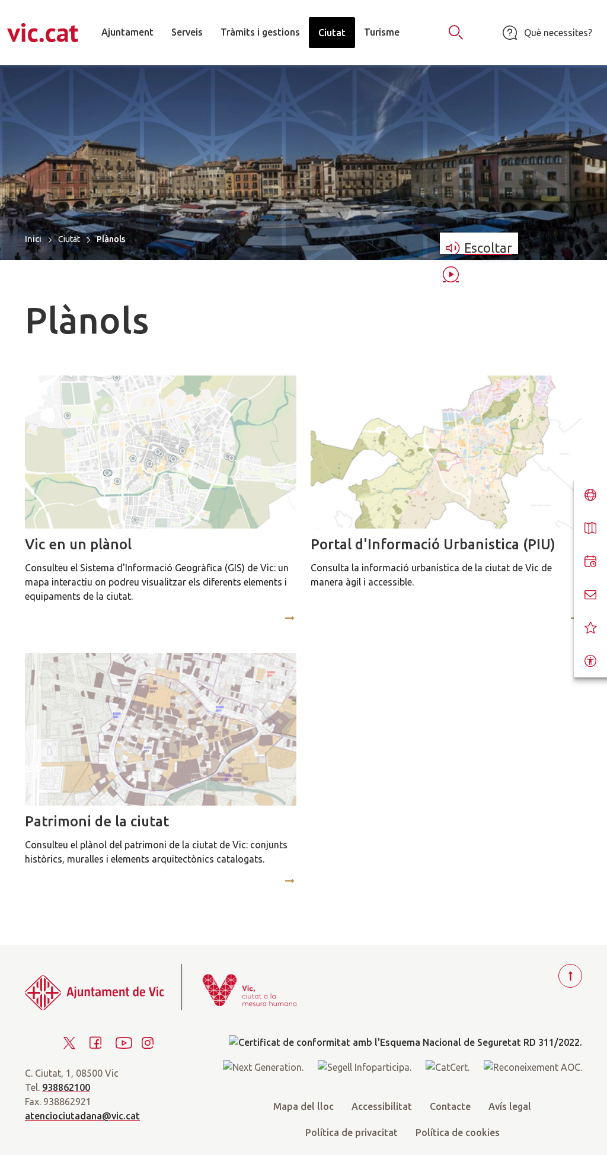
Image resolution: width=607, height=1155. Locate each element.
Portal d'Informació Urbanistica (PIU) (433, 544)
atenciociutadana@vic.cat (82, 1116)
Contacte (450, 1106)
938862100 (66, 1087)
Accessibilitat (382, 1106)
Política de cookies (458, 1132)
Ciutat (69, 239)
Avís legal (509, 1106)
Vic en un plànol (78, 544)
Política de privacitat (351, 1132)
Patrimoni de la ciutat (97, 821)
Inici (33, 239)
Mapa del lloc (303, 1106)
